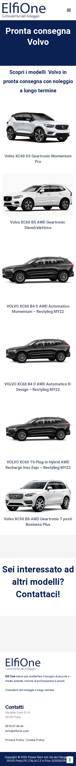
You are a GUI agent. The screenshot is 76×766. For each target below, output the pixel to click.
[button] (69, 10)
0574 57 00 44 (14, 726)
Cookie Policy (35, 740)
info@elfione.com (17, 731)
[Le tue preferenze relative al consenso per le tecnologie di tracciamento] (69, 759)
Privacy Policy (14, 740)
